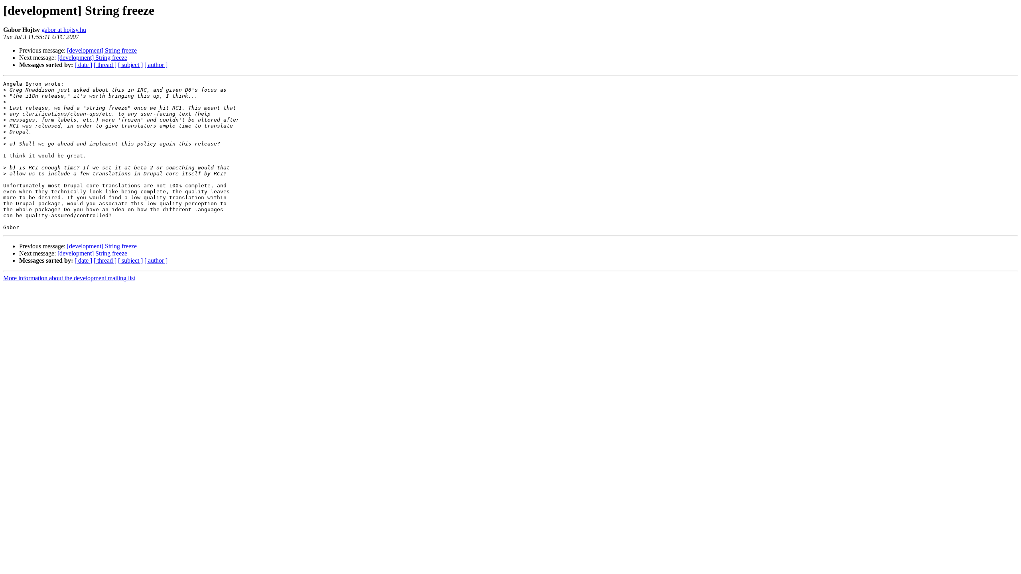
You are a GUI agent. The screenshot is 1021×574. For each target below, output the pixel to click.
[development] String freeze (102, 50)
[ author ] (156, 64)
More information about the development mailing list (69, 278)
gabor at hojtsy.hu (63, 29)
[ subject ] (130, 64)
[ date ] (83, 64)
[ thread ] (105, 64)
